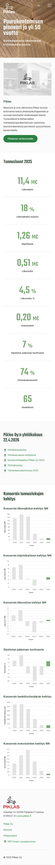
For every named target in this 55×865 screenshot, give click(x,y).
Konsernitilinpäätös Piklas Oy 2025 (26, 460)
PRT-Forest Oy (12, 8)
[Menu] (50, 5)
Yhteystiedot (10, 835)
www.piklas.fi (24, 815)
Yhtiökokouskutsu (17, 449)
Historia (7, 829)
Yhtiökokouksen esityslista (22, 455)
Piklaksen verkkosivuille (20, 138)
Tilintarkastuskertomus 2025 (23, 470)
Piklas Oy (8, 823)
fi (39, 5)
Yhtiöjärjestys (15, 465)
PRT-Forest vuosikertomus (22, 841)
